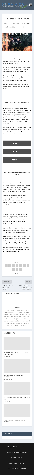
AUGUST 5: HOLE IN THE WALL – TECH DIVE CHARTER (16, 353)
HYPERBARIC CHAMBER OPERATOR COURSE (15, 420)
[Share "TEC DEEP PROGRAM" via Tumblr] (17, 265)
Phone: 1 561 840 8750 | (16, 447)
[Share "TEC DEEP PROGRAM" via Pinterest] (20, 265)
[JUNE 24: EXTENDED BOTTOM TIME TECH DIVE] (17, 388)
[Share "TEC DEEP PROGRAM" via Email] (17, 269)
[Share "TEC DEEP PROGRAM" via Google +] (13, 265)
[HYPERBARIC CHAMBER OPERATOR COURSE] (17, 410)
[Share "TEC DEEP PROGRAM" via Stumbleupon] (13, 269)
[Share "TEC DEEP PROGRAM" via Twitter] (10, 265)
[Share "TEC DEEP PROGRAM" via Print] (20, 269)
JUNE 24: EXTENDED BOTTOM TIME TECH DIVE (17, 398)
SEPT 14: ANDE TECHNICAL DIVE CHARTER (14, 376)
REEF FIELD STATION (16, 463)
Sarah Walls (15, 23)
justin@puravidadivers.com (11, 251)
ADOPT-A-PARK (16, 458)
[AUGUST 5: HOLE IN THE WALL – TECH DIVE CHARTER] (17, 343)
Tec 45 (26, 110)
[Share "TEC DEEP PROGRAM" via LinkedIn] (24, 265)
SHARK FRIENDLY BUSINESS (17, 452)
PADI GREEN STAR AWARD (17, 468)
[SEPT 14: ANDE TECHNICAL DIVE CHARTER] (17, 366)
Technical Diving (10, 27)
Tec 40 (21, 110)
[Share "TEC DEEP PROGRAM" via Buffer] (28, 265)
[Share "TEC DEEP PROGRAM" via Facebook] (6, 265)
